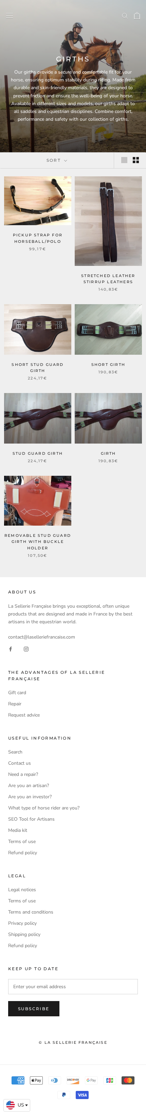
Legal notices (22, 889)
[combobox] (16, 1105)
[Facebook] (10, 648)
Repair (14, 704)
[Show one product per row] (124, 160)
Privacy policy (22, 923)
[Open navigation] (9, 15)
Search (15, 752)
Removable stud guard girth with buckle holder (37, 541)
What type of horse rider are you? (43, 808)
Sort (55, 160)
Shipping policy (24, 934)
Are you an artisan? (28, 785)
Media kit (17, 830)
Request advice (24, 715)
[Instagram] (26, 648)
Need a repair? (23, 774)
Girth (108, 453)
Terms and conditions (30, 912)
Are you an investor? (30, 797)
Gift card (17, 692)
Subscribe (34, 1008)
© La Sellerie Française (73, 1042)
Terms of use (22, 841)
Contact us (19, 763)
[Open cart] (137, 15)
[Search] (125, 15)
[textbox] (17, 1105)
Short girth (108, 364)
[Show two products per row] (136, 160)
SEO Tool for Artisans (31, 819)
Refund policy (22, 852)
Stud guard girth (38, 453)
